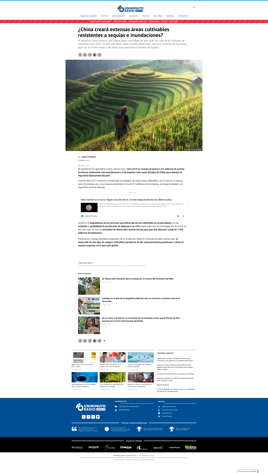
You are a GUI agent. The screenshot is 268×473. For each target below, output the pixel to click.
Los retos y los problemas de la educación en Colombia (175, 374)
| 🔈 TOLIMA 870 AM (152, 21)
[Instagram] (88, 417)
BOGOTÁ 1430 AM (120, 21)
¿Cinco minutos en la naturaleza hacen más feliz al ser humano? (112, 385)
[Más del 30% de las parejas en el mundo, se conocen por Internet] (113, 357)
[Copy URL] (99, 55)
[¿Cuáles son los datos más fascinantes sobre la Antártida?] (141, 357)
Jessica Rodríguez (88, 157)
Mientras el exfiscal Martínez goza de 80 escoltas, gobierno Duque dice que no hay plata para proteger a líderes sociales (175, 367)
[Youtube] (98, 417)
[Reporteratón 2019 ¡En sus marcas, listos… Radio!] (85, 357)
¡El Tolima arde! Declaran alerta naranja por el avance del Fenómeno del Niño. (138, 278)
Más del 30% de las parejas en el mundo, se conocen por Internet (110, 366)
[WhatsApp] (85, 55)
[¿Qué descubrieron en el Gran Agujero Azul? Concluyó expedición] (85, 377)
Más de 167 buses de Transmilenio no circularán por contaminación (140, 385)
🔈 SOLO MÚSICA (172, 21)
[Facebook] (80, 55)
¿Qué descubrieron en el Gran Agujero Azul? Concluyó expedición (84, 385)
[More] (104, 341)
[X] (90, 55)
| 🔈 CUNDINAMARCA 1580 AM (136, 21)
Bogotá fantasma (163, 385)
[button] (193, 7)
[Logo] (130, 9)
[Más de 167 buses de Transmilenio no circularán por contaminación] (141, 377)
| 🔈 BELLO (162, 21)
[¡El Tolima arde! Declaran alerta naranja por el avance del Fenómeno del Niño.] (89, 286)
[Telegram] (95, 55)
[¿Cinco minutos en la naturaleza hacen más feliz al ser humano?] (113, 377)
